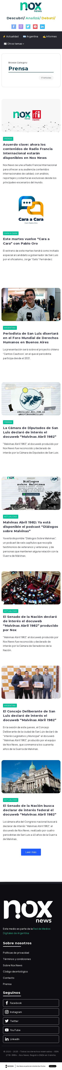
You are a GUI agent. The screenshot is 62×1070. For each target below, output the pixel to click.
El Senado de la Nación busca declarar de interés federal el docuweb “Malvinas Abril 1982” (29, 810)
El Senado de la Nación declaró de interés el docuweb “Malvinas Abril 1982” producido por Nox (30, 623)
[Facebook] (14, 26)
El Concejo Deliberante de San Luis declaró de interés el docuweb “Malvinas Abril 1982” (29, 715)
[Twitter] (28, 26)
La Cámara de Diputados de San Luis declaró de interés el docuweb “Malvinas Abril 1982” (30, 432)
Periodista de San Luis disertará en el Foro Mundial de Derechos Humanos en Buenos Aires (30, 338)
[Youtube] (35, 26)
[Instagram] (21, 26)
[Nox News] (31, 7)
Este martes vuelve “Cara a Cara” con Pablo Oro (26, 241)
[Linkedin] (42, 26)
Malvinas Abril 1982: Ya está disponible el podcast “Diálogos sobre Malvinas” (30, 526)
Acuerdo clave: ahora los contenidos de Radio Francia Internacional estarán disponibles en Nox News (28, 151)
